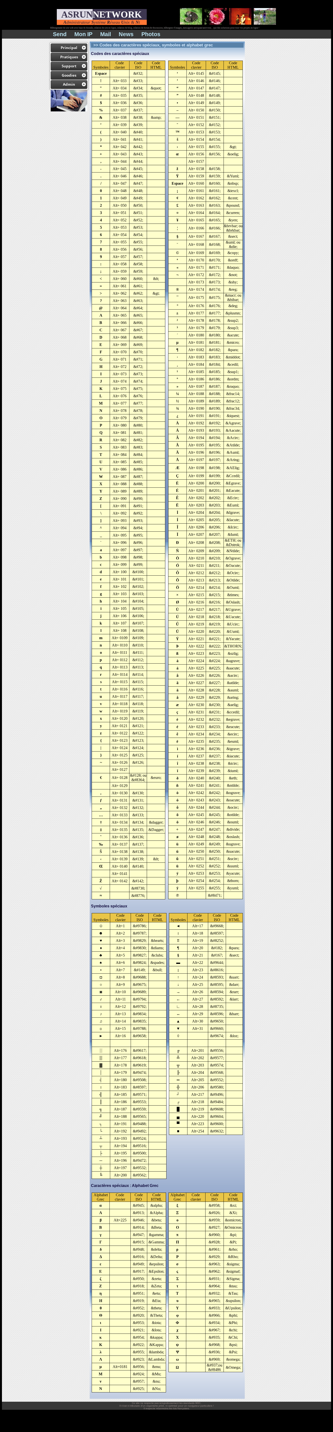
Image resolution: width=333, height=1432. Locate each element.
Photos (150, 34)
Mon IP (83, 34)
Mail (105, 34)
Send (60, 34)
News (126, 34)
